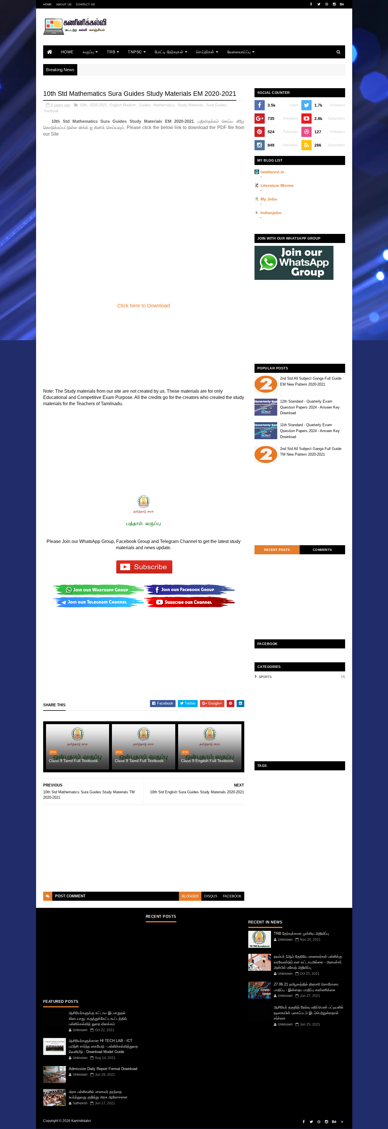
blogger (190, 896)
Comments (322, 549)
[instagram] (334, 4)
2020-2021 (98, 105)
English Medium (123, 105)
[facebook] (311, 4)
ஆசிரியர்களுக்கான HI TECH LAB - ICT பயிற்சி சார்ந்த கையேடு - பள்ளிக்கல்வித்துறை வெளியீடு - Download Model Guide (103, 1046)
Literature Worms (277, 185)
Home (47, 4)
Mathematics (164, 105)
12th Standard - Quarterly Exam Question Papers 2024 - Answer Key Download (310, 407)
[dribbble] (327, 4)
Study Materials (190, 105)
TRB (111, 52)
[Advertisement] (241, 34)
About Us (64, 4)
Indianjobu (270, 212)
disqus (210, 896)
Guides (145, 105)
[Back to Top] (342, 1122)
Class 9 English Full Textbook (207, 760)
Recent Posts (277, 549)
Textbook (51, 111)
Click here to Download (143, 305)
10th (83, 105)
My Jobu (268, 199)
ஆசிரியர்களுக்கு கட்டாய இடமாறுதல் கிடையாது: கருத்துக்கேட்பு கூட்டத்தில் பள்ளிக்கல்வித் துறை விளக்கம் (98, 1018)
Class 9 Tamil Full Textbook (73, 760)
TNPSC (135, 52)
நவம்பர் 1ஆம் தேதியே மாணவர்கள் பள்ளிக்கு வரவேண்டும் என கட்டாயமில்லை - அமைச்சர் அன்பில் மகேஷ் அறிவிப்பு (308, 962)
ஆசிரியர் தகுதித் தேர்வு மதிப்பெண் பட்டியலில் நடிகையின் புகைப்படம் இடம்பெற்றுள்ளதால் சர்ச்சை (308, 1012)
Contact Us (85, 4)
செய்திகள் (205, 52)
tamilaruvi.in (272, 172)
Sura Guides (216, 105)
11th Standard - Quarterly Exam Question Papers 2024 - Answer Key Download (310, 431)
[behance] (342, 4)
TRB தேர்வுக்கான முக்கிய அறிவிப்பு (301, 933)
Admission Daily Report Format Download (103, 1069)
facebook (232, 896)
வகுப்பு (88, 52)
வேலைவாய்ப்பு (239, 52)
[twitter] (319, 4)
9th (53, 752)
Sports (265, 676)
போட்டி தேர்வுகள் (169, 52)
